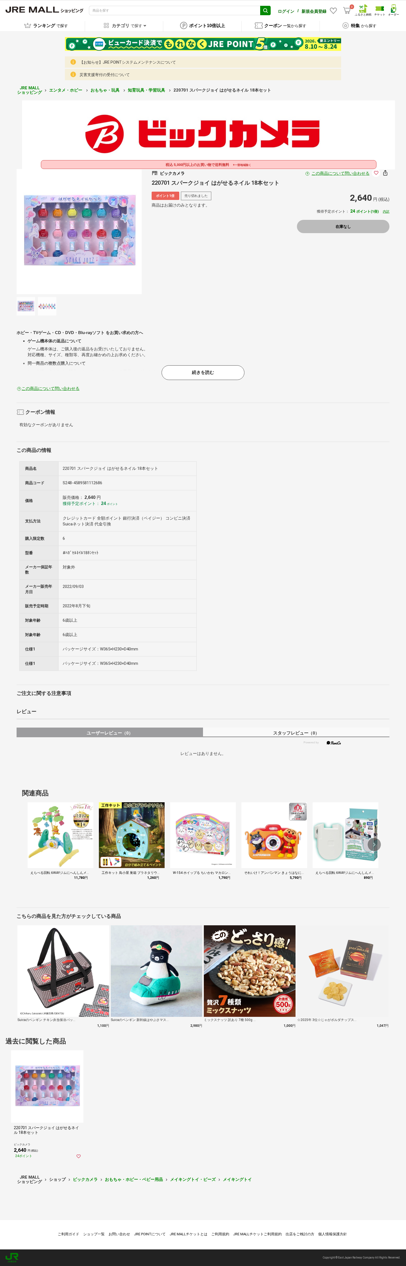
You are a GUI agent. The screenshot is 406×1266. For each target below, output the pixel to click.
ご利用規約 (220, 1234)
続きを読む (203, 372)
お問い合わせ (119, 1234)
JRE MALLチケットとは (188, 1234)
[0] (347, 10)
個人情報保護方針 (332, 1234)
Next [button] (114, 232)
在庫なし (343, 226)
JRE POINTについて (150, 1234)
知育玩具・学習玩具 (147, 90)
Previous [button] (44, 232)
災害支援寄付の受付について (105, 74)
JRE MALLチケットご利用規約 (257, 1234)
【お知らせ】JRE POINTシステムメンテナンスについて (128, 62)
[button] (374, 844)
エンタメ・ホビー (66, 90)
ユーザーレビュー (110, 733)
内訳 (386, 211)
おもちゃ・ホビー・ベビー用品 (134, 1179)
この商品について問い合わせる (341, 173)
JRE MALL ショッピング (29, 90)
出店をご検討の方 (300, 1234)
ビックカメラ (85, 1179)
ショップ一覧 (94, 1234)
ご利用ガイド (68, 1234)
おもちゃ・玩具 (106, 90)
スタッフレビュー (296, 733)
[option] (79, 231)
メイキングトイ (237, 1179)
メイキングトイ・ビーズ (193, 1179)
